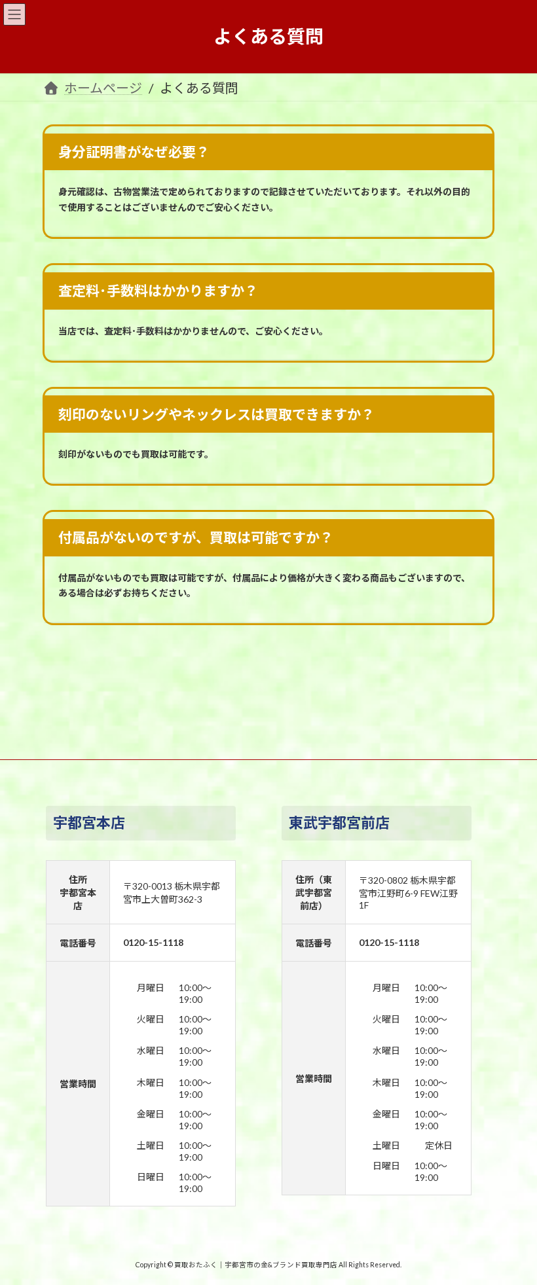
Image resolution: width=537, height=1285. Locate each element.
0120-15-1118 (153, 942)
